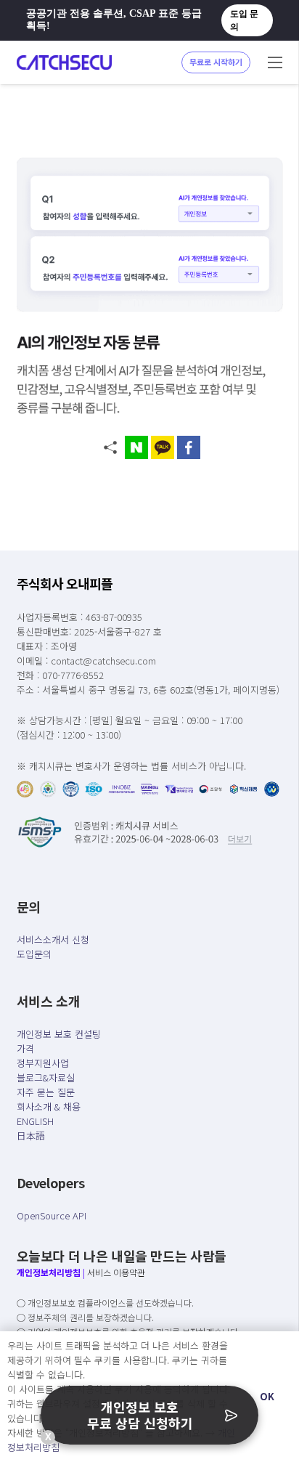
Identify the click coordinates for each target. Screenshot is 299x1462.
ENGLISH (35, 1121)
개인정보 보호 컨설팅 (59, 1034)
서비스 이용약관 (116, 1272)
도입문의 (34, 954)
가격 (25, 1048)
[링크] (64, 62)
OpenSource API (51, 1215)
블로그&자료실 (46, 1077)
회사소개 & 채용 (49, 1106)
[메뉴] (275, 62)
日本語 (31, 1135)
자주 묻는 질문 (46, 1092)
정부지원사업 (43, 1063)
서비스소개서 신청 (53, 939)
